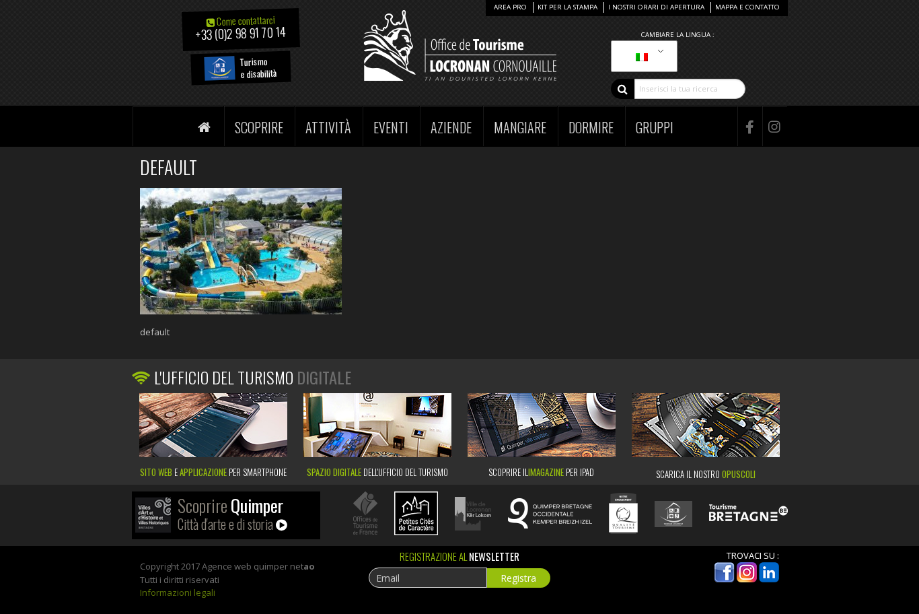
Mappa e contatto (747, 7)
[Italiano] (641, 56)
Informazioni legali (177, 592)
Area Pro (510, 7)
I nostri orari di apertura (656, 7)
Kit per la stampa (567, 7)
